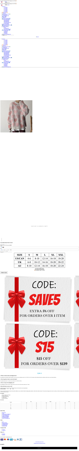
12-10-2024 (5, 7)
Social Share (3, 388)
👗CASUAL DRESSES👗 (6, 18)
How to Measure (4, 422)
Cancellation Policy (5, 424)
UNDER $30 (6, 63)
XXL (11, 249)
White (3, 247)
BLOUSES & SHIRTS (7, 29)
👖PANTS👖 (4, 16)
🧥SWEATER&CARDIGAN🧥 (7, 57)
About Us (3, 429)
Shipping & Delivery (5, 423)
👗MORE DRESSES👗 (6, 19)
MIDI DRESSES (6, 20)
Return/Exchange (4, 425)
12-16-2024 (5, 11)
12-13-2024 (5, 9)
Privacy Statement (37, 441)
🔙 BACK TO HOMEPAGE (6, 34)
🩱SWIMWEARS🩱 (5, 25)
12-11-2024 (5, 8)
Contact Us (3, 430)
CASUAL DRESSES (5, 415)
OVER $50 (5, 33)
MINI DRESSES (6, 21)
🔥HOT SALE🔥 (5, 12)
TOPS (3, 413)
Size (1, 248)
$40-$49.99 (5, 32)
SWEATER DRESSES (7, 22)
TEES (5, 27)
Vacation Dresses (6, 23)
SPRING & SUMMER (5, 56)
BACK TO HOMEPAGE (6, 418)
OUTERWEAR (4, 14)
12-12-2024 (5, 41)
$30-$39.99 (5, 31)
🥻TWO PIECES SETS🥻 (6, 46)
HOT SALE (4, 412)
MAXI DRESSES (6, 52)
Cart (6, 1)
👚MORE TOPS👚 (5, 26)
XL (8, 249)
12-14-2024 (5, 10)
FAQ (3, 421)
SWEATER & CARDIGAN (6, 414)
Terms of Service (41, 441)
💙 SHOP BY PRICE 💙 (6, 62)
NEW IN (4, 6)
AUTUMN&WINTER (5, 15)
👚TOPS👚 (4, 13)
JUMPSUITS (4, 17)
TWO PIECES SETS (5, 417)
